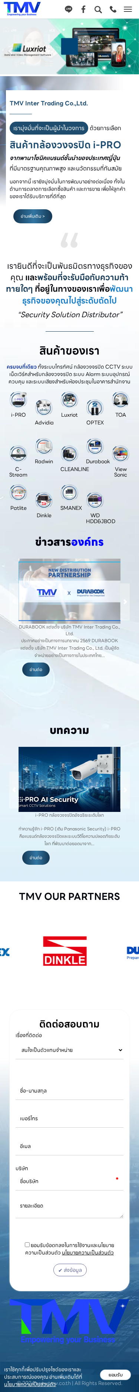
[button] (10, 47)
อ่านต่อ (36, 676)
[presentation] (14, 601)
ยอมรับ (116, 1374)
